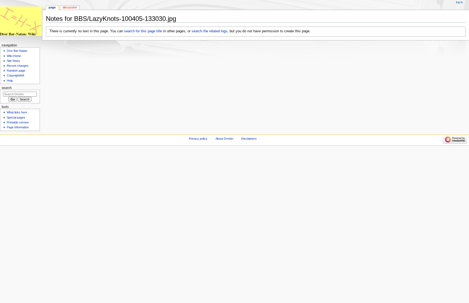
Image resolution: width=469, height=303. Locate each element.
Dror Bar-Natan (17, 50)
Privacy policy (198, 138)
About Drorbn (224, 138)
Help (10, 80)
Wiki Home (14, 56)
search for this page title (143, 31)
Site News (13, 60)
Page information (18, 127)
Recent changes (17, 65)
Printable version (18, 122)
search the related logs (209, 31)
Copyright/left (15, 75)
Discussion (70, 7)
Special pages (16, 117)
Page (52, 7)
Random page (16, 70)
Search (7, 88)
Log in (459, 2)
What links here (17, 112)
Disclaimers (249, 138)
